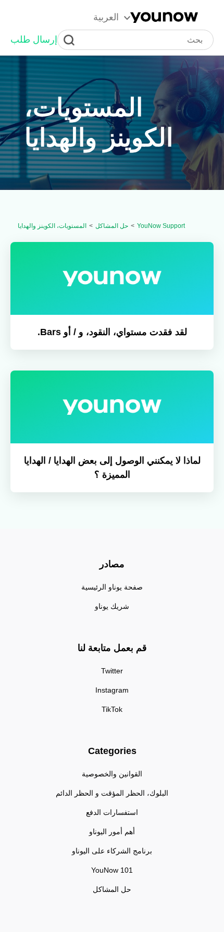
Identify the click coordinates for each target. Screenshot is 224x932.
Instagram (112, 690)
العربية (106, 17)
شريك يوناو (112, 606)
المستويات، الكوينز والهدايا (52, 225)
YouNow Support (161, 225)
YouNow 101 (112, 870)
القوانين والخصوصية (112, 774)
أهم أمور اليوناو (112, 831)
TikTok (112, 709)
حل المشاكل (111, 225)
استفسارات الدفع (112, 812)
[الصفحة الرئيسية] (164, 17)
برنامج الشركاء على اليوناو (112, 851)
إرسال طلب (33, 39)
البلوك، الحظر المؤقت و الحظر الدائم (112, 793)
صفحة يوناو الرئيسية (112, 587)
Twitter (112, 671)
